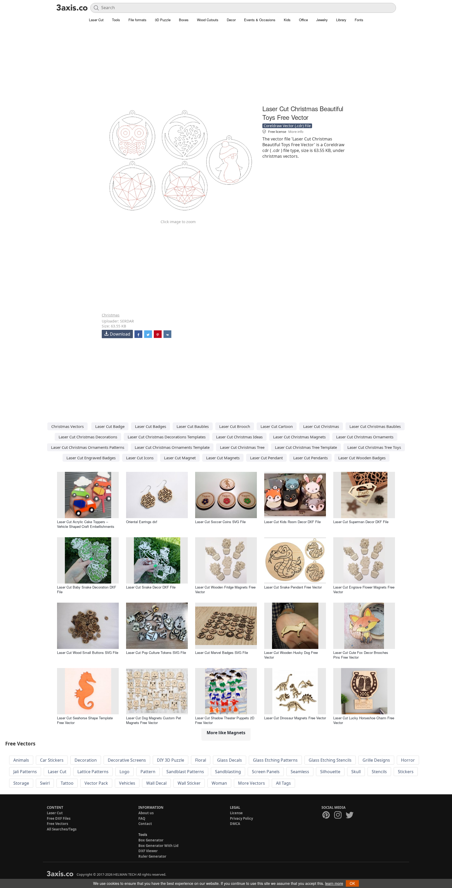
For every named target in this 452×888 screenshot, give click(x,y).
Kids (287, 19)
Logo (124, 771)
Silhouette (330, 771)
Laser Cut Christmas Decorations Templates (167, 436)
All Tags (283, 783)
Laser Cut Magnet (180, 457)
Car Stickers (52, 760)
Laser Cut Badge (110, 426)
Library (341, 19)
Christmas (111, 315)
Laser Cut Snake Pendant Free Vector (293, 587)
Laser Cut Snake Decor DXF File (151, 587)
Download (120, 334)
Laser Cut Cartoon (277, 426)
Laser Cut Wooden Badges (362, 457)
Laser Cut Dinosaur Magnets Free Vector (295, 717)
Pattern (147, 771)
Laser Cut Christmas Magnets (299, 436)
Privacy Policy (241, 818)
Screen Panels (266, 771)
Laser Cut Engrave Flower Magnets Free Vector (363, 589)
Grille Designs (376, 760)
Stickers (406, 771)
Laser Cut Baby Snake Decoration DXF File (86, 589)
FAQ (141, 818)
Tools (116, 19)
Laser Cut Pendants (310, 457)
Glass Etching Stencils (330, 760)
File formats (137, 19)
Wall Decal (156, 783)
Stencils (379, 771)
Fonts (359, 19)
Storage (21, 783)
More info (295, 131)
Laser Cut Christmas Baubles (375, 426)
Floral (200, 760)
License (236, 813)
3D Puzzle (163, 19)
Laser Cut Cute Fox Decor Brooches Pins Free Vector (360, 655)
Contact (145, 823)
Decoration (86, 760)
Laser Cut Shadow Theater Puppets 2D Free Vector (224, 720)
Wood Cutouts (207, 19)
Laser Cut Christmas (321, 426)
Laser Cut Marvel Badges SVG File (221, 652)
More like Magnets (226, 733)
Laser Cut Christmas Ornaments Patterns (87, 447)
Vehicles (127, 783)
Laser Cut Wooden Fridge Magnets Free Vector (225, 589)
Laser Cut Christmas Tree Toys (374, 447)
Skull (356, 771)
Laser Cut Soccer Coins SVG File (220, 521)
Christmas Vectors (67, 426)
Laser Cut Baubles (193, 426)
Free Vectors (57, 823)
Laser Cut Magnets (223, 457)
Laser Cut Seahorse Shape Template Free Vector (85, 720)
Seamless (300, 771)
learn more (334, 883)
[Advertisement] (226, 66)
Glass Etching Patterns (275, 760)
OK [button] (352, 883)
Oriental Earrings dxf (141, 521)
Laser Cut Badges (150, 426)
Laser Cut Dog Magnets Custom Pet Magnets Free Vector (153, 720)
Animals (21, 760)
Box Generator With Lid (158, 845)
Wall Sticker (189, 783)
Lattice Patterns (93, 771)
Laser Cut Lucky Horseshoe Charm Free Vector (363, 720)
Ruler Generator (152, 856)
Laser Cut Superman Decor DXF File (360, 521)
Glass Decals (229, 760)
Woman (219, 783)
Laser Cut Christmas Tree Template (306, 447)
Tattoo (67, 783)
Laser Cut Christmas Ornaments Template (172, 447)
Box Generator (150, 840)
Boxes (184, 19)
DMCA (235, 823)
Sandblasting (228, 771)
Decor (231, 19)
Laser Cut (96, 19)
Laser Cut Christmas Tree (242, 447)
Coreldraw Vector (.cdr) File (287, 125)
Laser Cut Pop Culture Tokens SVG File (156, 652)
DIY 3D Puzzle (170, 760)
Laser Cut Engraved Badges (91, 457)
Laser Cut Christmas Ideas (239, 436)
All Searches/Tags (61, 829)
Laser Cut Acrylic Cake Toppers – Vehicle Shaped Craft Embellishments (85, 524)
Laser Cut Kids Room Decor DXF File (292, 521)
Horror (408, 760)
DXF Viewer (148, 851)
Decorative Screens (127, 760)
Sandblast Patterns (185, 771)
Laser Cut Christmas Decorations (88, 436)
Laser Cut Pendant (266, 457)
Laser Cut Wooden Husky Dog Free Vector (291, 655)
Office (303, 19)
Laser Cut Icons (140, 457)
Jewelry (322, 19)
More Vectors (251, 783)
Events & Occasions (259, 19)
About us (146, 813)
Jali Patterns (25, 771)
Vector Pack (96, 783)
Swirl (45, 783)
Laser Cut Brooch (234, 426)
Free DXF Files (58, 818)
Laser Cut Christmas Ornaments (364, 436)
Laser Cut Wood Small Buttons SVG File (87, 652)
